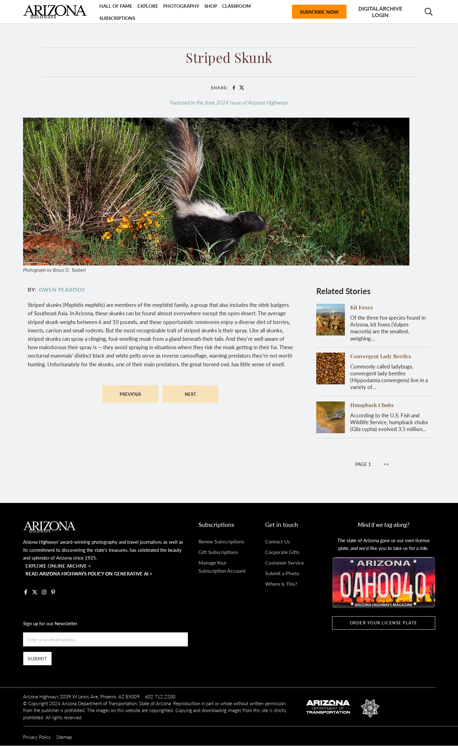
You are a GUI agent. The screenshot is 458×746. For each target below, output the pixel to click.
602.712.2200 (160, 696)
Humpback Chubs (372, 405)
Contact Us (277, 541)
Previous (130, 394)
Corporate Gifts (282, 552)
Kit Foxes (361, 308)
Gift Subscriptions (218, 552)
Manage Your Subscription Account (222, 566)
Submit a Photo (282, 573)
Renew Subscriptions (221, 541)
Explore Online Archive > (58, 565)
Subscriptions (117, 18)
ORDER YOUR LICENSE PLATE (383, 623)
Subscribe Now (319, 11)
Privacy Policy (37, 737)
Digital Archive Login (380, 11)
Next (190, 394)
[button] (216, 190)
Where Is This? (281, 583)
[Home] (55, 11)
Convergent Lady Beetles (380, 356)
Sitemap (64, 737)
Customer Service (284, 562)
